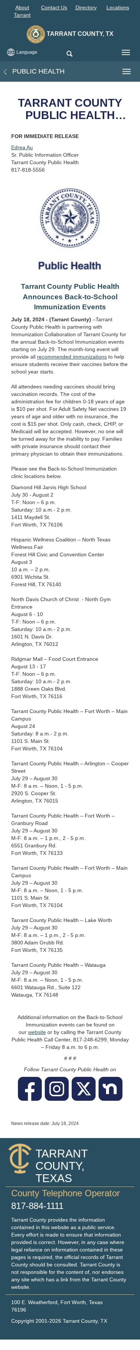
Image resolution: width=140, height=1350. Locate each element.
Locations (117, 7)
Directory (86, 7)
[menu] (125, 52)
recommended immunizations (72, 357)
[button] (69, 54)
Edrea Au (22, 147)
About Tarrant (22, 11)
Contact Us (54, 7)
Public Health (37, 71)
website (37, 1032)
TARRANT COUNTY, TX (79, 34)
